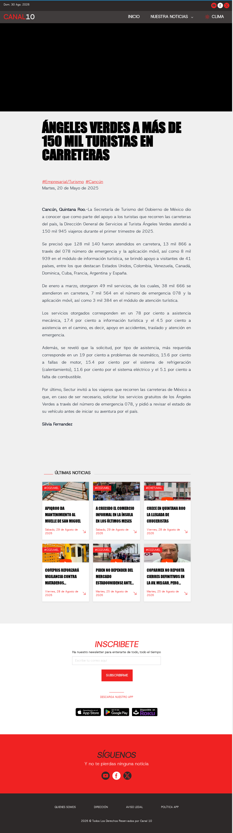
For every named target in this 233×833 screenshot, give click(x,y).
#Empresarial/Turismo (63, 182)
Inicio (134, 17)
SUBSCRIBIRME (117, 675)
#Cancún (94, 182)
